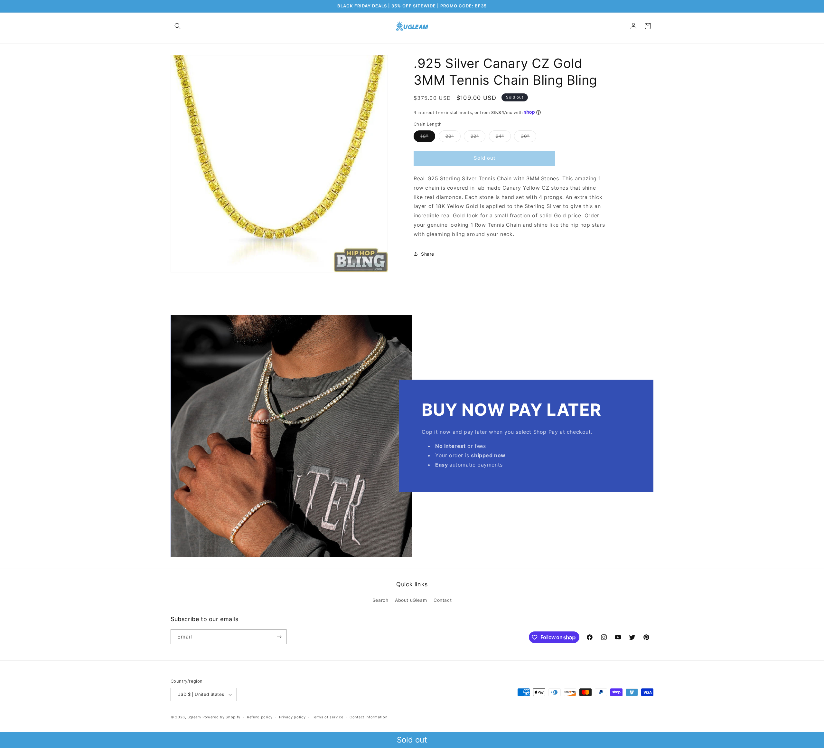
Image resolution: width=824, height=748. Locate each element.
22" (478, 137)
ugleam (194, 717)
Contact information (368, 717)
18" (427, 137)
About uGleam (411, 600)
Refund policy (260, 717)
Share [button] (427, 253)
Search (380, 600)
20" (453, 137)
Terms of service (327, 717)
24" (503, 137)
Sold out (412, 739)
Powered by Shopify (221, 717)
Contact (443, 600)
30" (528, 137)
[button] (178, 26)
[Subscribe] (279, 636)
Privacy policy (292, 717)
